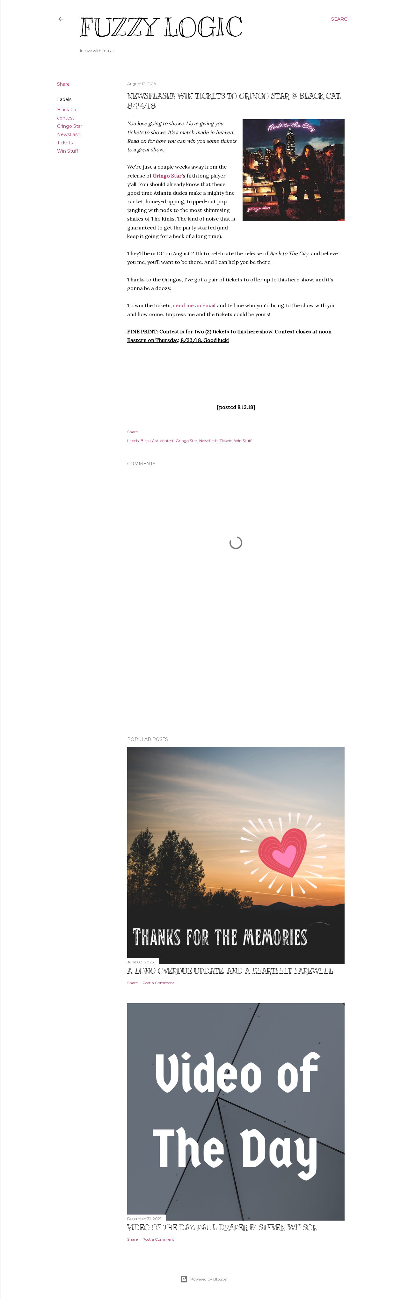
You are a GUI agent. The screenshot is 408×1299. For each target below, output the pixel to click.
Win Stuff (67, 151)
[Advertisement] (236, 676)
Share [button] (63, 84)
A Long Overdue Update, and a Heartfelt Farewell (230, 971)
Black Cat (67, 109)
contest (65, 118)
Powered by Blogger (209, 1279)
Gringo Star (69, 126)
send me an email (194, 305)
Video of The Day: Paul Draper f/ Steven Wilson (222, 1227)
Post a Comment (158, 982)
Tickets (65, 143)
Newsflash (68, 134)
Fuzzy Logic (161, 27)
